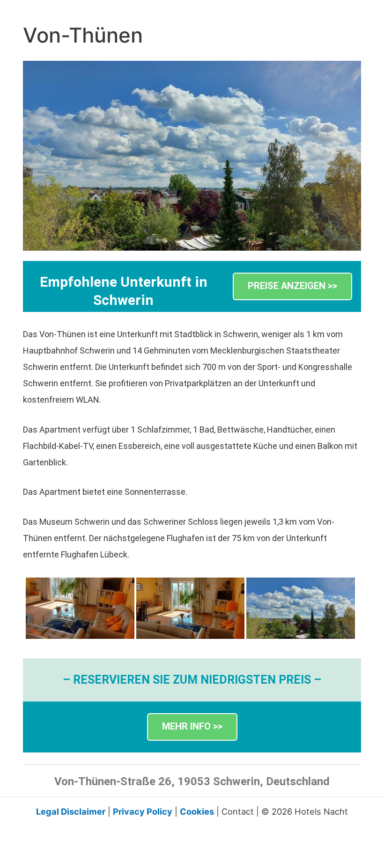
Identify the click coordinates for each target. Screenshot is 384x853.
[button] (292, 286)
